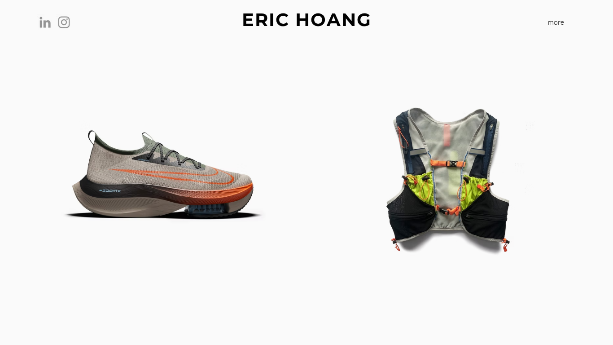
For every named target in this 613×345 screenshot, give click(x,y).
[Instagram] (64, 22)
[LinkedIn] (45, 22)
